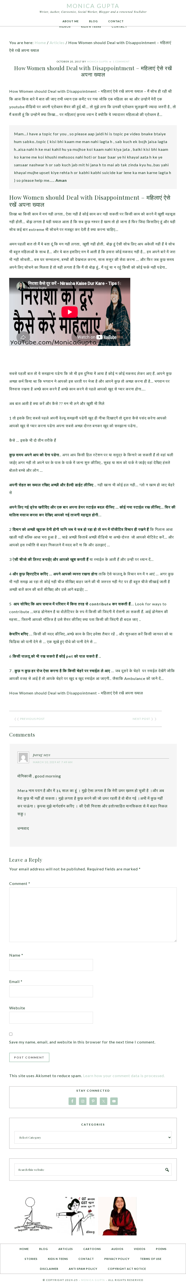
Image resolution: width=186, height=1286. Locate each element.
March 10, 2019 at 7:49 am (53, 762)
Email (16, 981)
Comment (19, 883)
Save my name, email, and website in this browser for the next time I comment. (82, 1042)
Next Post (141, 719)
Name (16, 955)
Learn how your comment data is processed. (124, 1075)
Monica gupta (93, 1279)
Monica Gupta (93, 5)
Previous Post (32, 719)
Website (17, 1007)
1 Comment (121, 61)
